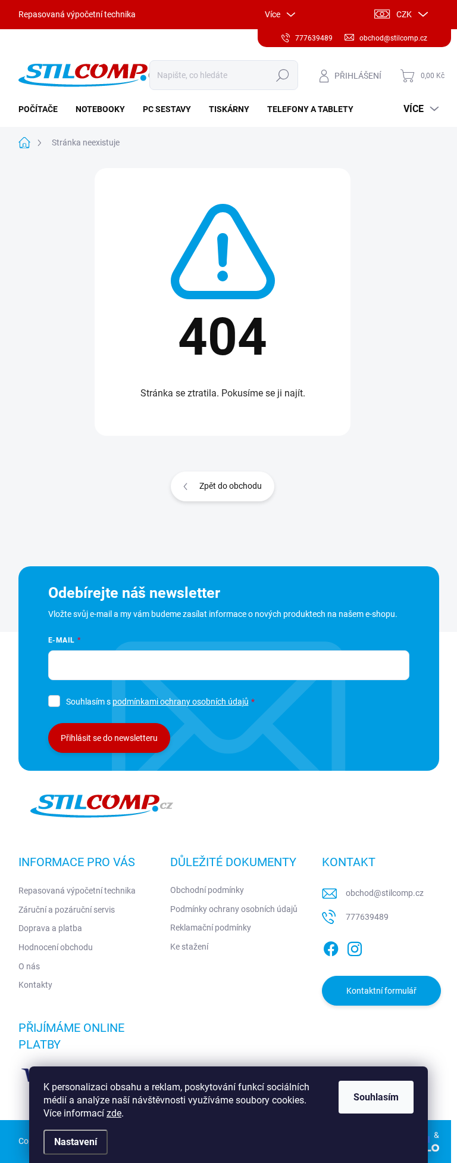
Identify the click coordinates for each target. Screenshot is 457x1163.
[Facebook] (331, 947)
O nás (29, 966)
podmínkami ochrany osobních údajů (180, 701)
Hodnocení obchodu (55, 947)
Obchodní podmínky (207, 890)
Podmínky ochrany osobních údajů (234, 909)
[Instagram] (355, 947)
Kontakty (35, 985)
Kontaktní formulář (381, 990)
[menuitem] (42, 109)
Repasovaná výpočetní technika (77, 14)
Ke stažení (189, 946)
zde (114, 1113)
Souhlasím (376, 1097)
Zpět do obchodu (230, 486)
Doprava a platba (50, 928)
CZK (404, 14)
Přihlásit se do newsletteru (109, 738)
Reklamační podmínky (210, 927)
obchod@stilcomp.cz (385, 893)
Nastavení (75, 1142)
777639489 (367, 917)
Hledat (282, 75)
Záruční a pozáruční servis (66, 909)
